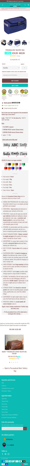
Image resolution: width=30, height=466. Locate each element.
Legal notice (4, 398)
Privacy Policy (5, 407)
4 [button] (18, 47)
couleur (3, 64)
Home (3, 8)
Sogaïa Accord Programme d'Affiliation (10, 415)
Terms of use (4, 404)
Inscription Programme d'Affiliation (9, 417)
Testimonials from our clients (8, 388)
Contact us (4, 386)
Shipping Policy (5, 401)
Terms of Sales (5, 412)
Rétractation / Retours (6, 391)
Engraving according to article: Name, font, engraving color (14, 71)
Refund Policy (5, 409)
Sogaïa (6, 458)
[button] (10, 362)
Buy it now (15, 86)
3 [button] (16, 47)
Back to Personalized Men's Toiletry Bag (15, 369)
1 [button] (12, 47)
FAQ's (3, 383)
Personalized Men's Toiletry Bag (12, 8)
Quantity (22, 64)
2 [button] (14, 47)
